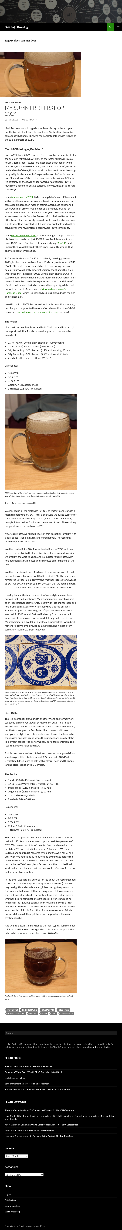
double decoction (16, 1014)
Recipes (19, 102)
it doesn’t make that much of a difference (37, 311)
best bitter (12, 1010)
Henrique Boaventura (15, 1136)
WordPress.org (12, 1211)
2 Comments (30, 120)
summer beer (67, 1014)
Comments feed (12, 1205)
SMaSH (61, 242)
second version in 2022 (23, 235)
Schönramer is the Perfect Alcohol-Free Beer (27, 1083)
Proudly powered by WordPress (32, 1226)
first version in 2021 (22, 197)
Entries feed (11, 1200)
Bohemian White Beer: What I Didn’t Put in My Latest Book (33, 1072)
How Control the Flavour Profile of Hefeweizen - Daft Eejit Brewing (38, 1116)
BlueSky (107, 1047)
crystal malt (48, 1010)
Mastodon (93, 1047)
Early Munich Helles (15, 1077)
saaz (54, 1014)
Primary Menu (118, 27)
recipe (44, 1014)
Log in (8, 1194)
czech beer (64, 1010)
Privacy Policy (10, 1226)
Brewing (9, 102)
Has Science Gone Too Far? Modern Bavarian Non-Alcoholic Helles (38, 1089)
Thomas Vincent (13, 1110)
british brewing (29, 1010)
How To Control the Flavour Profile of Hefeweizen (29, 1066)
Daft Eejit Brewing (16, 27)
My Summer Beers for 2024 (34, 111)
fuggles (33, 1014)
